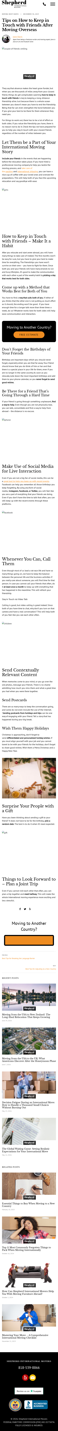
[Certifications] (15, 1411)
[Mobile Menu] (53, 4)
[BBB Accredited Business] (36, 1411)
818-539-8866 (44, 4)
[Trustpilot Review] (29, 1393)
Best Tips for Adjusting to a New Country (40, 969)
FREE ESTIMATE (29, 334)
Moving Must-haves (10, 14)
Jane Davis (17, 36)
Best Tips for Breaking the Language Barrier (18, 958)
